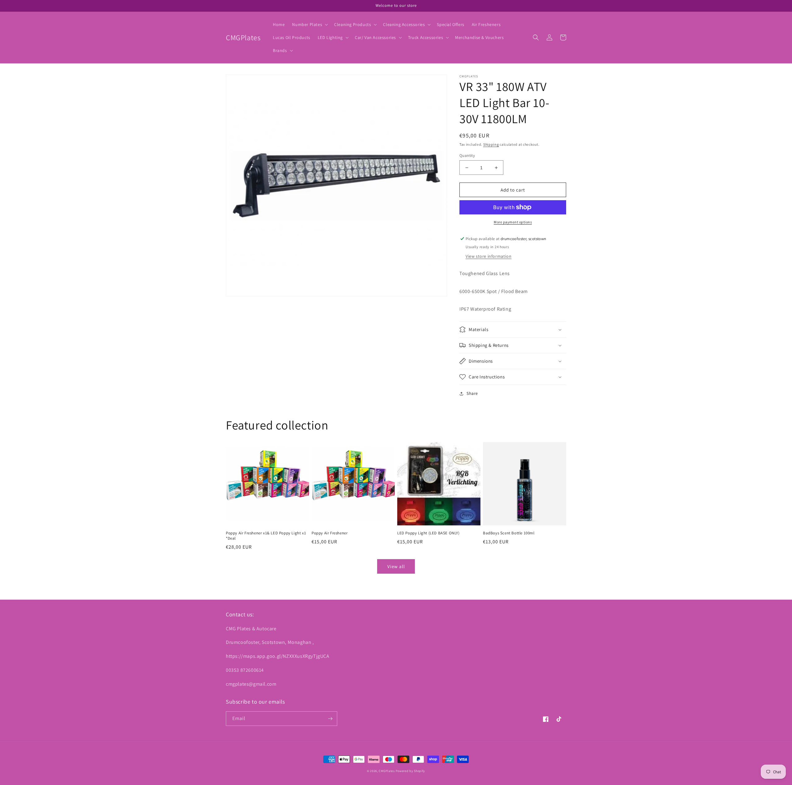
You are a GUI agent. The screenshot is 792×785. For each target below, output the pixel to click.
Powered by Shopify (410, 771)
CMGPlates (386, 771)
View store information (488, 256)
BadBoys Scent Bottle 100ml (509, 533)
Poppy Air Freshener (329, 533)
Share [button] (472, 393)
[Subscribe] (330, 718)
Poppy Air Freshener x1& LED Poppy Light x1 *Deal (266, 536)
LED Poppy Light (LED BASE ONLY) (428, 533)
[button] (309, 24)
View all (396, 566)
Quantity (467, 155)
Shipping (491, 144)
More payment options (513, 222)
